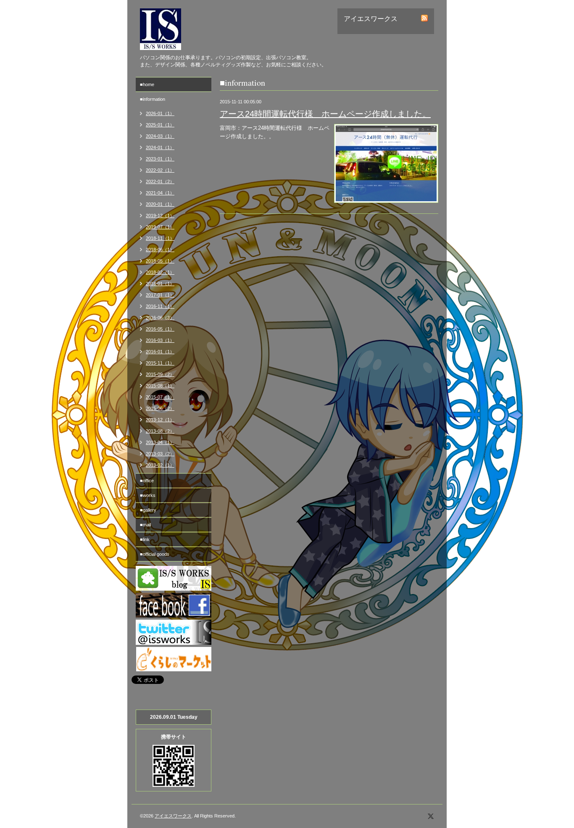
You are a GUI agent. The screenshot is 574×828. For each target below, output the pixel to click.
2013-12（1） (160, 419)
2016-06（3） (160, 317)
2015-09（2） (160, 374)
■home (147, 84)
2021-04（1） (160, 192)
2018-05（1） (160, 260)
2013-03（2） (160, 453)
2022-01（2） (160, 181)
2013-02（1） (160, 465)
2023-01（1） (160, 158)
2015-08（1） (160, 385)
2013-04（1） (160, 442)
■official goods (154, 554)
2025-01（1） (160, 124)
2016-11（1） (160, 306)
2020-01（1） (160, 204)
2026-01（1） (160, 113)
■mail (145, 524)
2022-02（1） (160, 170)
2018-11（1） (160, 238)
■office (147, 480)
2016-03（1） (160, 340)
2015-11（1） (160, 362)
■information (152, 99)
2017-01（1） (160, 294)
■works (147, 495)
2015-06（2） (160, 408)
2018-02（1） (160, 272)
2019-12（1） (160, 215)
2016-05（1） (160, 328)
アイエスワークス (173, 815)
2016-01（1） (160, 351)
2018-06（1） (160, 249)
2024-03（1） (160, 136)
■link (145, 539)
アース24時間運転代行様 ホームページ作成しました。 (325, 113)
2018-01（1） (160, 283)
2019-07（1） (160, 226)
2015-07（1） (160, 397)
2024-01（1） (160, 147)
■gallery (148, 510)
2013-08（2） (160, 431)
